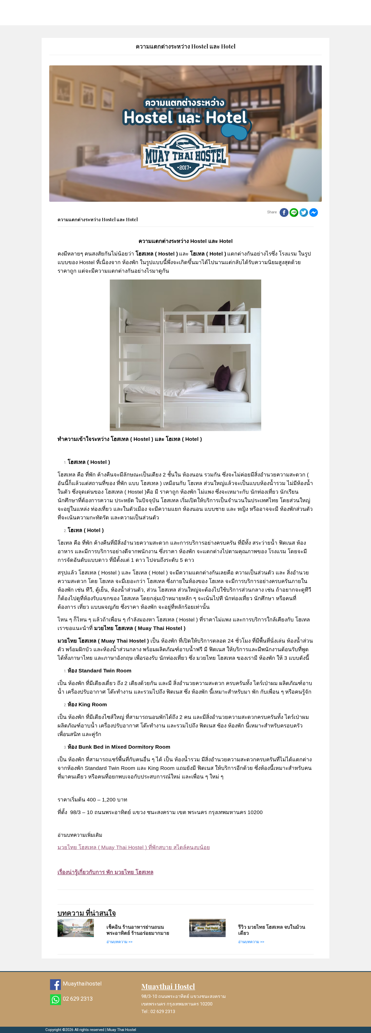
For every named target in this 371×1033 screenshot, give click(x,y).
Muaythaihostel (82, 983)
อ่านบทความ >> (119, 942)
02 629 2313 (78, 999)
